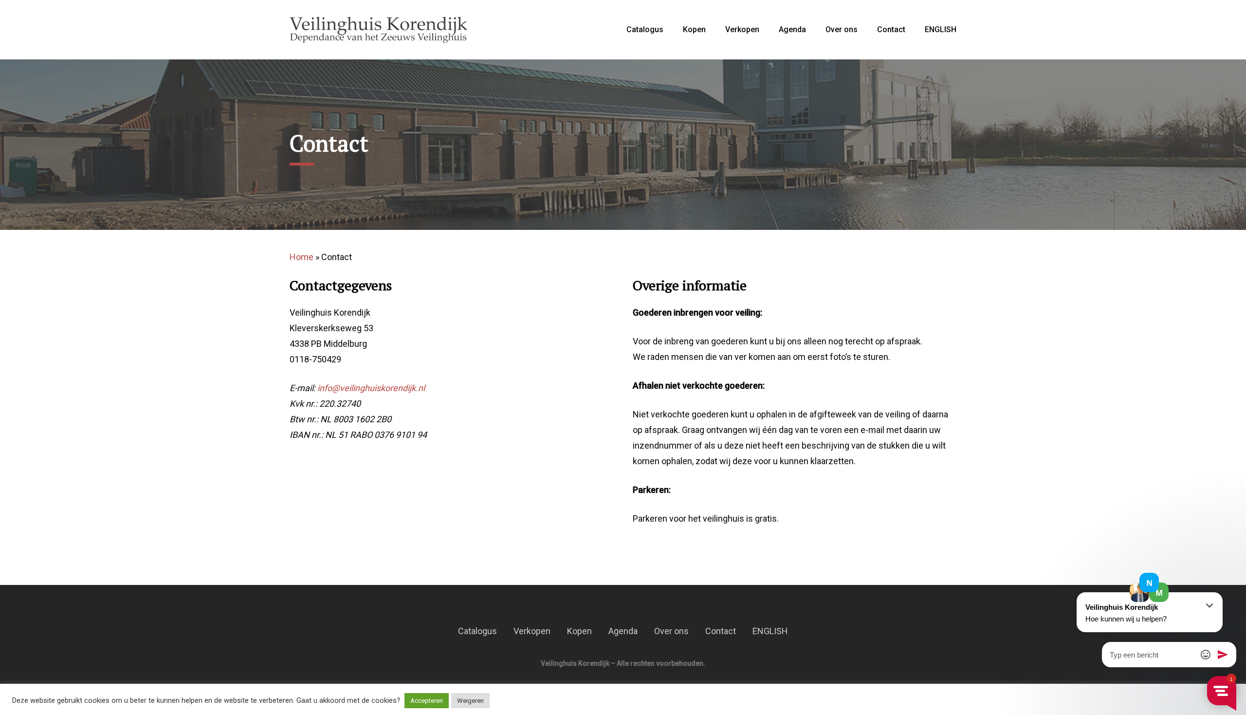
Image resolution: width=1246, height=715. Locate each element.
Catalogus (644, 30)
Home (301, 257)
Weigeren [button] (470, 700)
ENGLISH (940, 30)
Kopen (694, 30)
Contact (891, 30)
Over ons (841, 30)
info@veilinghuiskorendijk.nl (371, 388)
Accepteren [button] (426, 700)
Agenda (792, 30)
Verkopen (742, 30)
